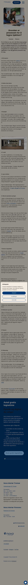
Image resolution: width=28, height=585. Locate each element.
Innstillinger (14, 296)
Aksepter (14, 293)
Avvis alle (14, 300)
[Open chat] (25, 582)
